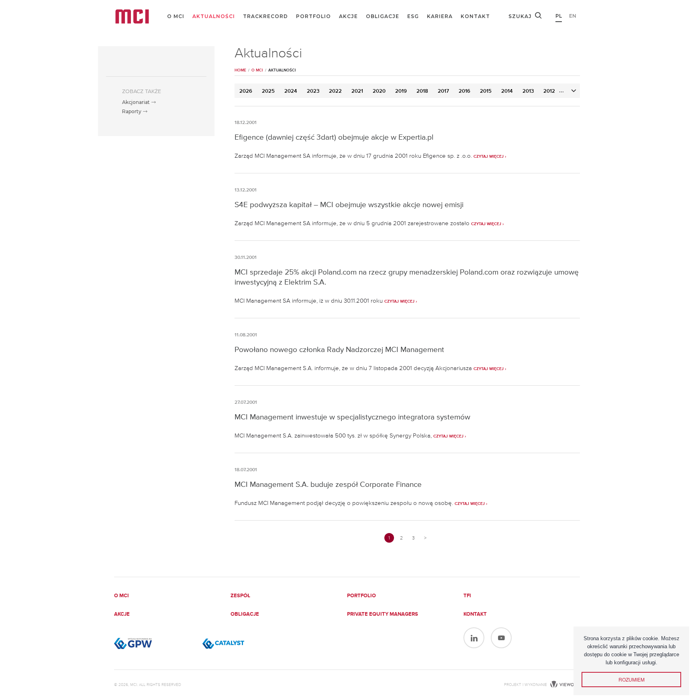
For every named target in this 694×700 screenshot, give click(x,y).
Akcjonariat (136, 102)
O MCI (175, 16)
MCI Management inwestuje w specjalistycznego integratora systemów (352, 417)
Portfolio (313, 16)
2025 (268, 91)
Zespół (240, 595)
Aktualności (213, 16)
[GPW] (154, 643)
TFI (467, 595)
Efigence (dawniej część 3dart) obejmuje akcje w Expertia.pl (334, 137)
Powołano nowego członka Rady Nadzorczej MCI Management (339, 349)
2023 (313, 91)
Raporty (132, 111)
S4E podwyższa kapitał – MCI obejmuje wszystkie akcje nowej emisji (349, 204)
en (572, 16)
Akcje (348, 16)
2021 (357, 91)
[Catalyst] (242, 643)
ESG (413, 16)
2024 (290, 91)
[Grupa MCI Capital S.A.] (132, 16)
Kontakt (475, 16)
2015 (486, 91)
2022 (335, 91)
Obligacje (382, 16)
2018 (422, 91)
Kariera (440, 16)
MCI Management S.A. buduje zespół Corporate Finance (328, 484)
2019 (401, 91)
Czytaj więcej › (490, 157)
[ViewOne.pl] (564, 685)
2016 (464, 91)
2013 (528, 91)
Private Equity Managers (382, 614)
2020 (379, 91)
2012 (549, 91)
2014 (507, 91)
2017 (443, 91)
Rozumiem (631, 679)
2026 (245, 91)
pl (558, 16)
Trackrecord (265, 16)
